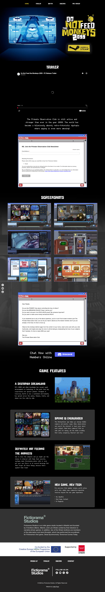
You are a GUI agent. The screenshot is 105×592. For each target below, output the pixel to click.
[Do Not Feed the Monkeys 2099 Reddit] (3, 292)
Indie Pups (56, 586)
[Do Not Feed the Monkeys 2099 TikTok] (67, 573)
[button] (71, 561)
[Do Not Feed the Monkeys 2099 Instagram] (64, 573)
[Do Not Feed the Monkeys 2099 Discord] (3, 288)
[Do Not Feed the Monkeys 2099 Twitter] (3, 285)
